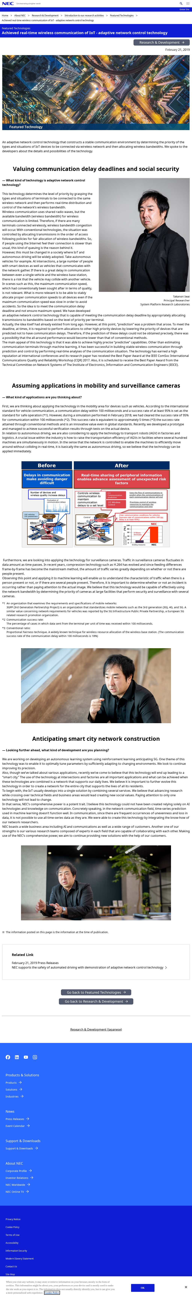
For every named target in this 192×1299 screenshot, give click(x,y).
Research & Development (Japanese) (96, 1029)
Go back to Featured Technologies (94, 992)
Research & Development (45, 15)
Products (11, 1082)
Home (5, 15)
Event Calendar (15, 1126)
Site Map (10, 1274)
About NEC (20, 15)
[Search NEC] (181, 3)
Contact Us (11, 1266)
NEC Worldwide (15, 1185)
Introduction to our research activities (84, 15)
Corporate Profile (16, 1171)
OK (143, 1287)
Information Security (16, 1250)
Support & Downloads (19, 1148)
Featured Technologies (122, 15)
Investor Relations (17, 1178)
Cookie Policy (12, 1227)
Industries (12, 1096)
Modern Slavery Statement (20, 1258)
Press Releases (15, 1119)
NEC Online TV (15, 1191)
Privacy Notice (13, 1219)
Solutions (11, 1089)
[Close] (186, 1287)
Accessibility (12, 1242)
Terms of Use (13, 1235)
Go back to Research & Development (94, 1001)
